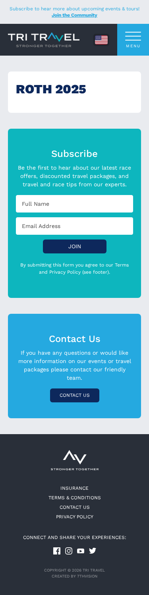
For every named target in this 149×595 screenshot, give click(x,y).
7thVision (87, 576)
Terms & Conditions (74, 497)
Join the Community (74, 15)
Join (74, 246)
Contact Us (75, 395)
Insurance (74, 488)
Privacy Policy (74, 517)
